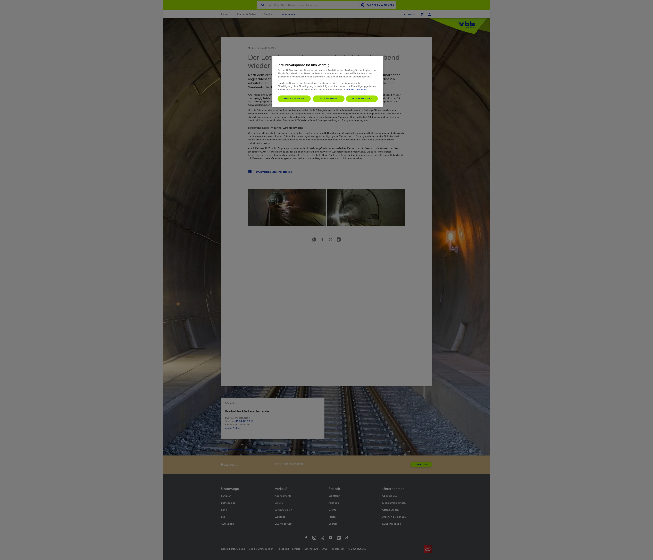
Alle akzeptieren (362, 98)
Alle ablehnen (329, 98)
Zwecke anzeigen (294, 98)
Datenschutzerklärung (354, 89)
